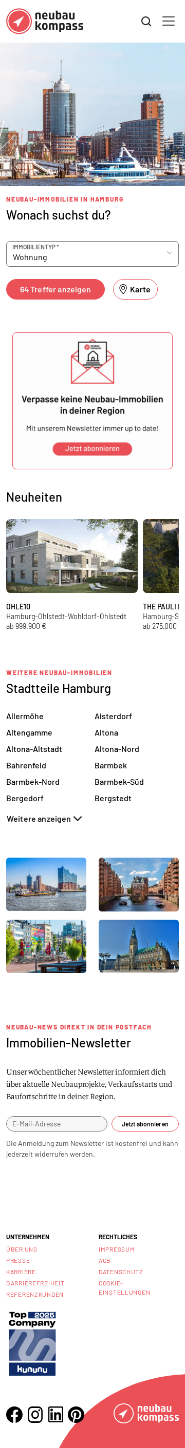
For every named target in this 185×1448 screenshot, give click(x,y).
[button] (92, 400)
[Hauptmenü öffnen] (168, 21)
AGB (105, 1260)
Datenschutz (121, 1271)
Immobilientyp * (35, 246)
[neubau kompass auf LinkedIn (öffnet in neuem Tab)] (55, 1414)
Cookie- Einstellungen (124, 1287)
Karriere (21, 1271)
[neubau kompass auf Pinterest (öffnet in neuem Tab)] (76, 1414)
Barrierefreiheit (35, 1282)
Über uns (22, 1249)
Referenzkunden (35, 1294)
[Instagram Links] (35, 1414)
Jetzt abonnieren (145, 1123)
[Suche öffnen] (146, 21)
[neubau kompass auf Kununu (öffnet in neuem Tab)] (32, 1342)
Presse (18, 1260)
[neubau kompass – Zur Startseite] (44, 21)
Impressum (117, 1249)
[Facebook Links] (14, 1414)
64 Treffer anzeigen (55, 289)
